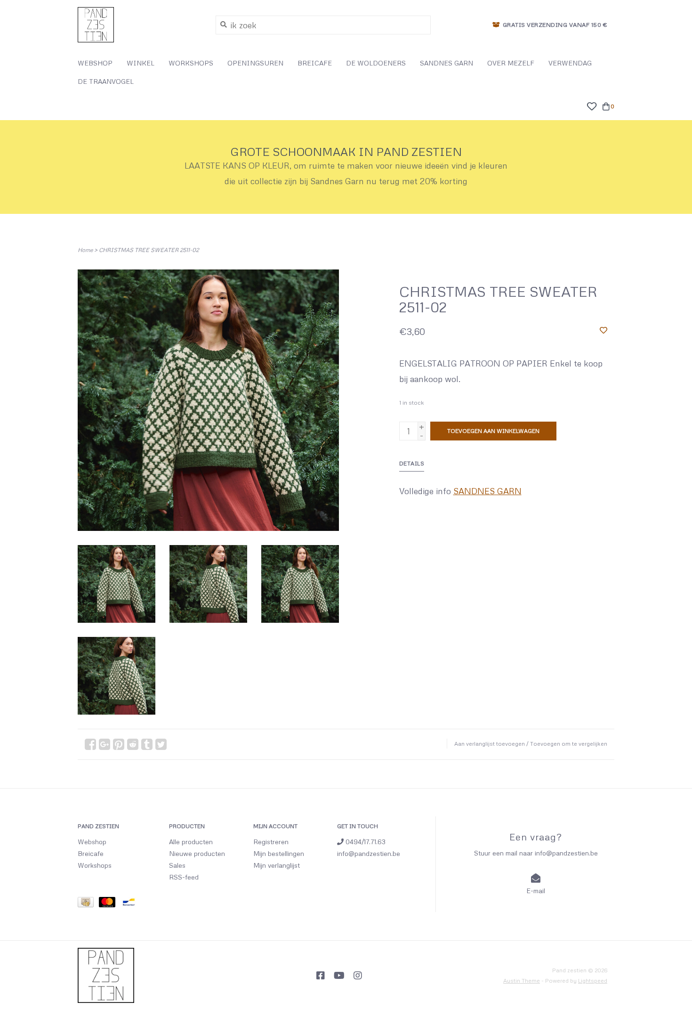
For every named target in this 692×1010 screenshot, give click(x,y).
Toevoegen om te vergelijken (568, 743)
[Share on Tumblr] (147, 744)
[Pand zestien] (139, 24)
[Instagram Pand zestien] (358, 975)
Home (85, 249)
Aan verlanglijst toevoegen (489, 743)
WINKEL (140, 63)
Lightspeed (592, 980)
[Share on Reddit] (132, 744)
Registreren (271, 842)
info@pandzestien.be (368, 853)
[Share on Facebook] (90, 744)
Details (412, 463)
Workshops (95, 865)
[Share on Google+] (104, 744)
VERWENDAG (570, 63)
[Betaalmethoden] (88, 904)
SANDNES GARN (446, 63)
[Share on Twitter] (161, 744)
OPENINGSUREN (255, 63)
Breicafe (91, 853)
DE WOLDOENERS (376, 63)
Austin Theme (521, 980)
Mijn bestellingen (278, 853)
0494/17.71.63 (365, 842)
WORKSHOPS (191, 63)
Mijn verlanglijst (276, 865)
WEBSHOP (95, 63)
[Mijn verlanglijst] (591, 105)
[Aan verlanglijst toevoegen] (603, 330)
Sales (177, 865)
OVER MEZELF (510, 63)
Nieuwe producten (197, 853)
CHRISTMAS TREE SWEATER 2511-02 (149, 249)
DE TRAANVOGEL (106, 81)
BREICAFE (315, 63)
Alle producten (191, 842)
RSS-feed (184, 877)
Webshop (92, 842)
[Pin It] (118, 744)
